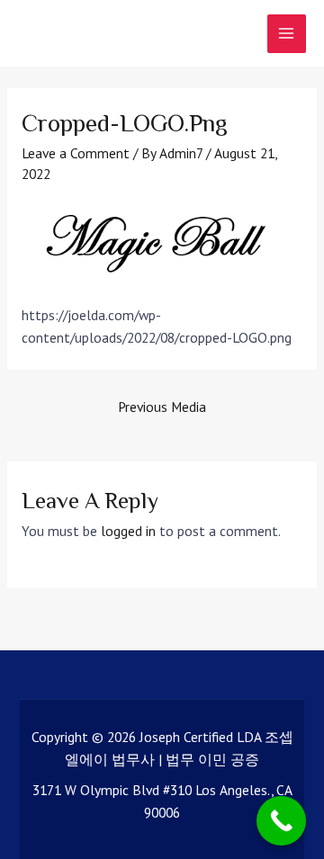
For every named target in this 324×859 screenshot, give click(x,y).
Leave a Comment (76, 153)
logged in (128, 531)
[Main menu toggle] (286, 33)
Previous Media (162, 407)
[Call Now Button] (281, 821)
